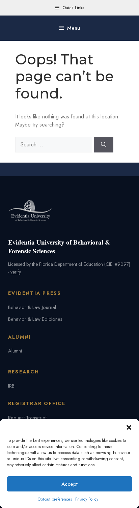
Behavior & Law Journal (32, 307)
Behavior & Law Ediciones (35, 318)
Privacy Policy (86, 499)
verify (15, 272)
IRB (11, 385)
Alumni (15, 350)
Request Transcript (27, 417)
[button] (129, 427)
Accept (69, 484)
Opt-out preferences (55, 499)
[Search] (103, 144)
